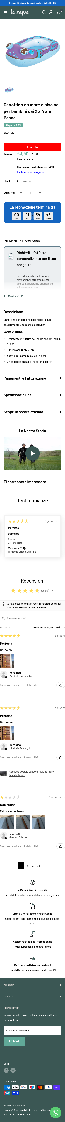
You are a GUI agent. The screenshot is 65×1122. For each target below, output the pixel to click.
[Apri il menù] (5, 12)
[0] (58, 12)
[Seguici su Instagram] (13, 1070)
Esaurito (32, 147)
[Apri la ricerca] (44, 12)
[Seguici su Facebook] (6, 1070)
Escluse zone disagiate (30, 172)
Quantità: (9, 192)
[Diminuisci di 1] (21, 192)
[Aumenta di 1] (40, 192)
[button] (24, 548)
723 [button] (37, 865)
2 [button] (27, 865)
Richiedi (14, 1041)
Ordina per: (38, 627)
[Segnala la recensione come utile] (60, 685)
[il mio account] (51, 12)
